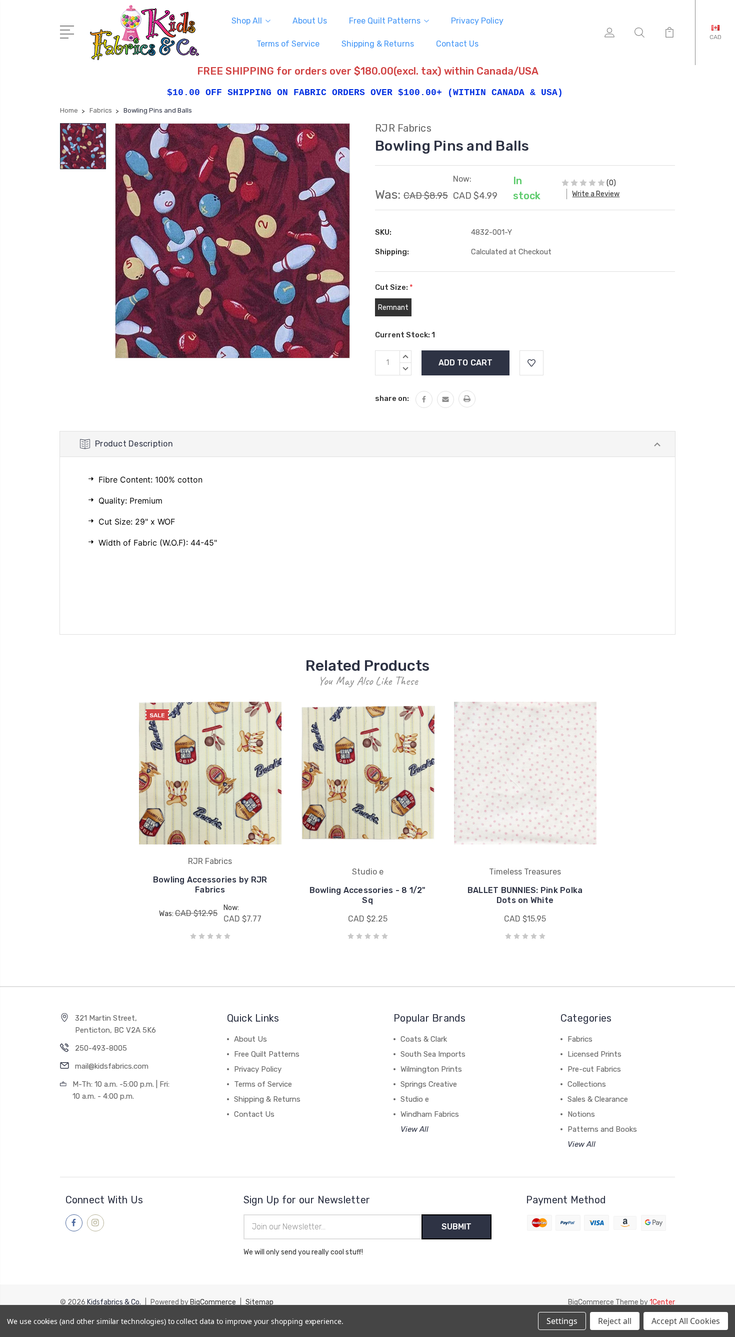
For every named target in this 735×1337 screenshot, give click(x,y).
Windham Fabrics (429, 1114)
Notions (581, 1114)
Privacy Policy (477, 21)
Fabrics (580, 1039)
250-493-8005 (101, 1048)
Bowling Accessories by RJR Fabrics (210, 885)
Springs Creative (428, 1084)
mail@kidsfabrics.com (111, 1066)
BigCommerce (213, 1302)
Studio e (414, 1099)
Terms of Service (288, 44)
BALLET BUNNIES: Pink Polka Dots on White (525, 895)
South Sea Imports (433, 1054)
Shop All (247, 21)
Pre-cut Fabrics (594, 1069)
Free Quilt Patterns (384, 21)
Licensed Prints (595, 1054)
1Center (662, 1302)
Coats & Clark (423, 1039)
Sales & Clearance (598, 1099)
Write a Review (596, 194)
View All (414, 1129)
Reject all (615, 1320)
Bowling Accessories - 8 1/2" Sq (368, 895)
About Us (309, 21)
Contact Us (457, 44)
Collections (587, 1084)
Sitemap (260, 1302)
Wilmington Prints (431, 1069)
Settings (562, 1320)
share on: (392, 398)
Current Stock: (405, 334)
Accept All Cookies (686, 1320)
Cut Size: (394, 287)
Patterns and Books (602, 1129)
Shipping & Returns (378, 44)
